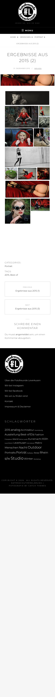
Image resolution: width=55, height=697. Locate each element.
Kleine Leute (23, 439)
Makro (38, 442)
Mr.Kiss (38, 68)
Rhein (44, 452)
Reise (36, 453)
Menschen (25, 37)
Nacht (23, 447)
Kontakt (9, 401)
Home (13, 37)
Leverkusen (19, 442)
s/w (7, 458)
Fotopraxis (8, 439)
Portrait (38, 37)
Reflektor (30, 453)
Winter (28, 458)
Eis (32, 434)
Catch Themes (37, 486)
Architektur (27, 429)
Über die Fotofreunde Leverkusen (23, 380)
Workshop (37, 459)
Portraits (10, 452)
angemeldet (22, 334)
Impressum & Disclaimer (18, 406)
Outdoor (35, 447)
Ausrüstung (39, 430)
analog (15, 429)
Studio (17, 458)
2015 (7, 275)
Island (15, 439)
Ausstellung (12, 434)
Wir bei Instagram (14, 385)
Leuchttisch (9, 443)
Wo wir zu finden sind (16, 396)
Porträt (21, 452)
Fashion (39, 434)
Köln (45, 438)
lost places (30, 443)
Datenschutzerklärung (26, 483)
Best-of (14, 275)
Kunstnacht (35, 438)
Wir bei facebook (14, 391)
